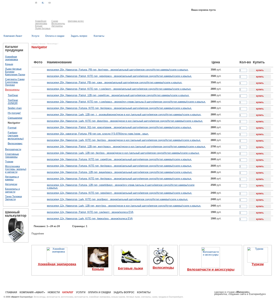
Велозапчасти (13, 149)
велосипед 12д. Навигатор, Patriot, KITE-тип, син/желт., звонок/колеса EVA (90, 212)
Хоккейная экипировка (41, 22)
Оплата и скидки (99, 292)
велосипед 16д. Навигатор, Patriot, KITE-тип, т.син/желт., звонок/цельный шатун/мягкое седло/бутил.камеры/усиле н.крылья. (119, 88)
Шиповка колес (76, 21)
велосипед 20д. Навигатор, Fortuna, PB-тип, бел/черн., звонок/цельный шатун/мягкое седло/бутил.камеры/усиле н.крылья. (117, 69)
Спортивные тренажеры (12, 155)
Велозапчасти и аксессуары (210, 269)
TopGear (13, 95)
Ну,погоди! (14, 112)
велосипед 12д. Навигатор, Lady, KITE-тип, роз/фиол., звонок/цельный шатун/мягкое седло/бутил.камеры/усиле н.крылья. (117, 199)
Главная (34, 44)
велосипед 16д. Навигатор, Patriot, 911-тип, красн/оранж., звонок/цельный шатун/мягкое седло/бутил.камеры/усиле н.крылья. (119, 127)
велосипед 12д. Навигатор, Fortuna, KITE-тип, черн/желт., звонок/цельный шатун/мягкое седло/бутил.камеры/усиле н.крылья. (119, 192)
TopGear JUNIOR (13, 102)
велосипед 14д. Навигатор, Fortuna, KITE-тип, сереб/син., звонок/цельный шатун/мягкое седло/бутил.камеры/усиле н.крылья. (119, 159)
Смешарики (15, 117)
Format (12, 127)
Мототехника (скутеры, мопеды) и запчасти (15, 169)
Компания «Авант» (32, 292)
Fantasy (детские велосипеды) (16, 135)
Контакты (144, 292)
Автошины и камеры (12, 178)
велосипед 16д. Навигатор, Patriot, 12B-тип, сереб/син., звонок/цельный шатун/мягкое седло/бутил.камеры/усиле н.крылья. (118, 95)
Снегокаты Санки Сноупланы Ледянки (14, 82)
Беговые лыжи (130, 268)
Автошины (57, 26)
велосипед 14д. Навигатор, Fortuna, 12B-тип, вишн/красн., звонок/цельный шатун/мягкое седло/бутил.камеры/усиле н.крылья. (119, 172)
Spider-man (15, 107)
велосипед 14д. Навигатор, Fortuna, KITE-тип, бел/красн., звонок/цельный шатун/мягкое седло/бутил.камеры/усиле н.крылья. (119, 165)
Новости (54, 292)
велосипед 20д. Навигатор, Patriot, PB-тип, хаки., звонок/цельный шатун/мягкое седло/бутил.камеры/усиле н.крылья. (114, 82)
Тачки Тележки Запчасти (13, 198)
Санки (54, 21)
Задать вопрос (123, 292)
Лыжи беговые (43, 28)
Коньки (38, 26)
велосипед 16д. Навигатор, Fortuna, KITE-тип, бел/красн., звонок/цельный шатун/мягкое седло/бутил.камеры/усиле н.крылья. (119, 108)
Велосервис (15, 143)
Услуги (80, 292)
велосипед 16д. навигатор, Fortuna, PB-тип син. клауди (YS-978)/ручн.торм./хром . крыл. (98, 133)
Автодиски (11, 184)
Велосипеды (58, 23)
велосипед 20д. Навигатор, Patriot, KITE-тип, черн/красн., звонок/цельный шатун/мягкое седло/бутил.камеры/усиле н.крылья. (119, 76)
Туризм (9, 161)
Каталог (43, 44)
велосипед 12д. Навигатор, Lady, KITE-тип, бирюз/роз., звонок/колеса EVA (90, 218)
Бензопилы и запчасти (12, 190)
